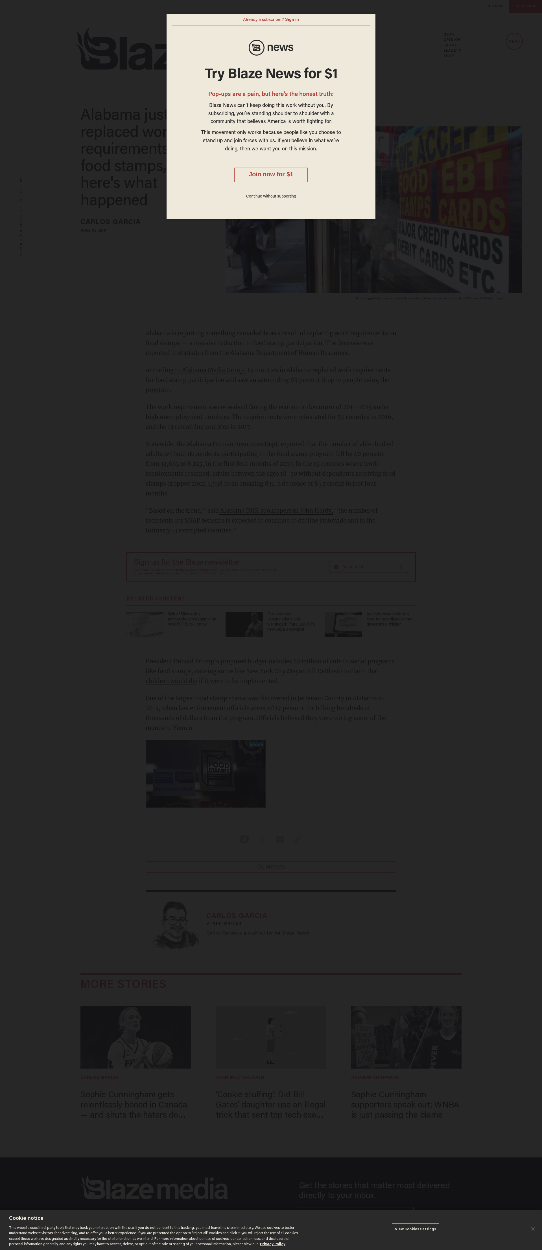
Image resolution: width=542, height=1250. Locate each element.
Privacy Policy (272, 1244)
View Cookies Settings (415, 1229)
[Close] (533, 1229)
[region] (271, 1230)
